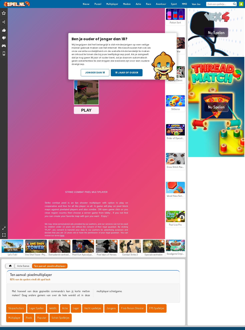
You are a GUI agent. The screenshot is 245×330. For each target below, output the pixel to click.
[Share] (4, 22)
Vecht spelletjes (92, 308)
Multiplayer (14, 317)
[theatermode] (4, 228)
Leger (76, 308)
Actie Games (23, 265)
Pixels (29, 317)
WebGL (53, 308)
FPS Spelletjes (156, 308)
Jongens (111, 308)
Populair (41, 317)
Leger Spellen (36, 308)
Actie (65, 308)
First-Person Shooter (132, 308)
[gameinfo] (4, 46)
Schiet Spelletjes (60, 317)
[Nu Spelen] (216, 55)
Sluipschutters (16, 308)
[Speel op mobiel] (4, 54)
